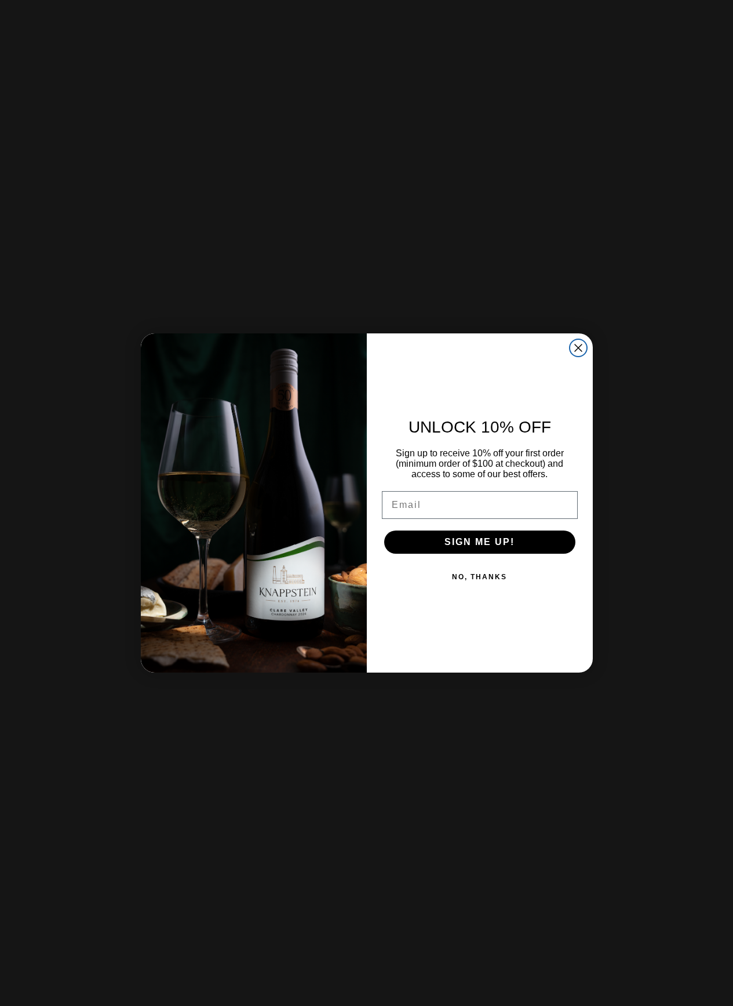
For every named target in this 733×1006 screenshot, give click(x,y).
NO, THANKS (479, 577)
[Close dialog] (578, 348)
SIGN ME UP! (479, 542)
